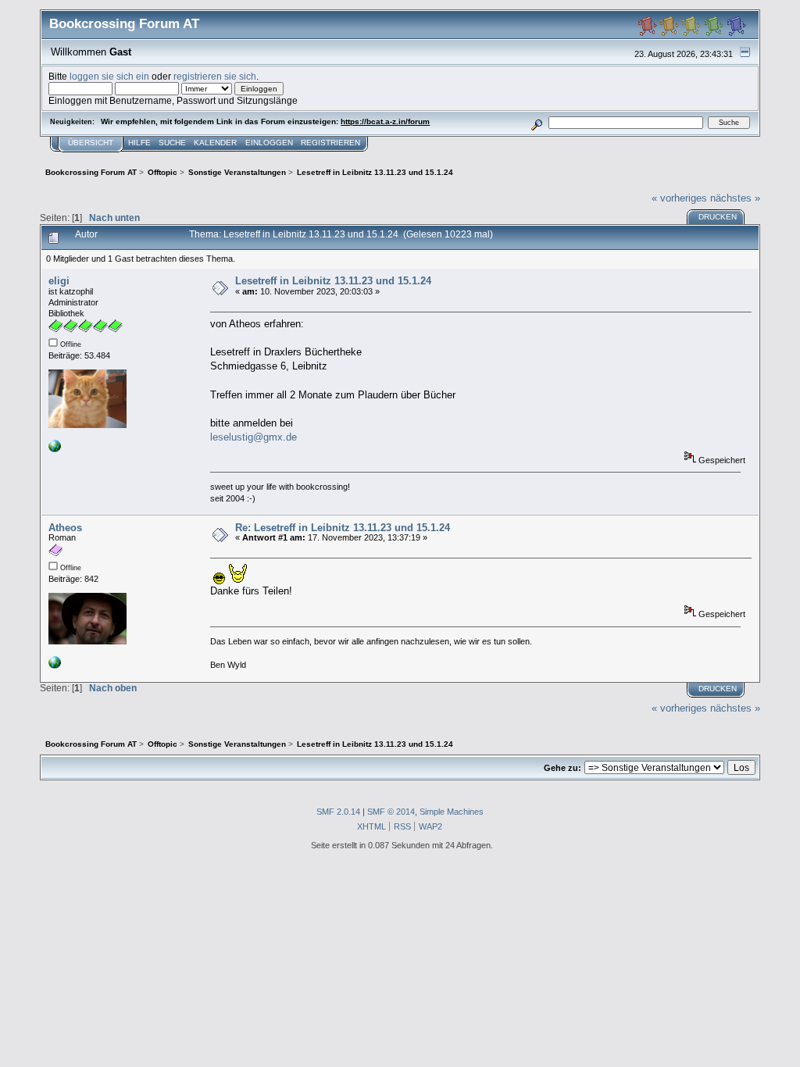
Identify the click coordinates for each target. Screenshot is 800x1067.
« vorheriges (679, 198)
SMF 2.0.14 (338, 811)
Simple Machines (452, 811)
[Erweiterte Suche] (537, 122)
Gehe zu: (562, 768)
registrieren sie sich (214, 76)
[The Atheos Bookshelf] (54, 665)
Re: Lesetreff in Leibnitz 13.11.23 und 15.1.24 (342, 528)
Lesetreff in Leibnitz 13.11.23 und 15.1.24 (333, 281)
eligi (59, 281)
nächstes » (735, 198)
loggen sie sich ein (109, 76)
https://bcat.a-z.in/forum (385, 121)
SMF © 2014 (391, 811)
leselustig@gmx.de (253, 437)
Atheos (65, 528)
